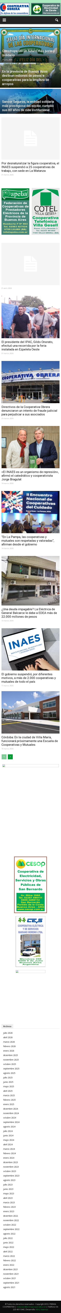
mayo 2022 (8, 1247)
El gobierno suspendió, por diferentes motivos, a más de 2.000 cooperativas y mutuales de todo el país (28, 677)
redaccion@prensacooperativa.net (31, 1307)
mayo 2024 (8, 1140)
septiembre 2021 (11, 1282)
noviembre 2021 (11, 1273)
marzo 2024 (9, 1148)
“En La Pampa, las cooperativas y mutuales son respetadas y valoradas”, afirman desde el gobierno (27, 540)
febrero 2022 (9, 1260)
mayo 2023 (8, 1193)
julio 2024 (8, 1131)
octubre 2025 (9, 1064)
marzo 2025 (9, 1095)
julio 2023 (8, 1184)
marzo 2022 (9, 1256)
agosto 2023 (9, 1180)
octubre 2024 (9, 1117)
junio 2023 (8, 1189)
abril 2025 (8, 1090)
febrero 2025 (9, 1099)
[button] (57, 20)
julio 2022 (8, 1238)
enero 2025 (8, 1104)
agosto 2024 (9, 1126)
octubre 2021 (9, 1278)
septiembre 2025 (11, 1068)
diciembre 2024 (10, 1108)
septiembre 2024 (11, 1122)
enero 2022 (8, 1264)
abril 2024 (8, 1144)
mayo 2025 (8, 1086)
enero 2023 (8, 1211)
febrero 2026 (9, 1046)
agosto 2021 (9, 1287)
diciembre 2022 (10, 1215)
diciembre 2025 (10, 1055)
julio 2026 (8, 1032)
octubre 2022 (9, 1224)
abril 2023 (8, 1198)
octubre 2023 (9, 1171)
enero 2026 (8, 1050)
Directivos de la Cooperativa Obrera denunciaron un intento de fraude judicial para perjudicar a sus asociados (29, 410)
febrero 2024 (9, 1153)
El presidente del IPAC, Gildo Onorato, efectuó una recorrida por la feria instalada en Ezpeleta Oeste (27, 345)
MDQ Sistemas (42, 1309)
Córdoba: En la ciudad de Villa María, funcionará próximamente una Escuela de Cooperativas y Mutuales (29, 740)
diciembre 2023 (10, 1162)
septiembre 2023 (11, 1175)
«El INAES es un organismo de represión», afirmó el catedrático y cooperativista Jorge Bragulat (30, 475)
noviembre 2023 (11, 1166)
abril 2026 (8, 1037)
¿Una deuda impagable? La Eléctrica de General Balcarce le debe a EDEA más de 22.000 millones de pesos (29, 612)
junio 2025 (8, 1082)
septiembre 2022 (11, 1229)
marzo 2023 (9, 1202)
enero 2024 (8, 1157)
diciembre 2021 (10, 1269)
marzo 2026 (9, 1041)
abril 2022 (8, 1251)
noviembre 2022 (11, 1220)
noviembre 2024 (11, 1113)
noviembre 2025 (11, 1059)
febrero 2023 (9, 1206)
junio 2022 (8, 1242)
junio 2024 (8, 1135)
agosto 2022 (9, 1233)
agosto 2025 (9, 1073)
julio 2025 (8, 1077)
